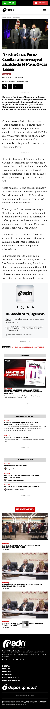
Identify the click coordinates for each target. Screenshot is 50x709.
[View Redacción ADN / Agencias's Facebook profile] (17, 307)
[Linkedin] (10, 660)
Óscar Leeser (39, 347)
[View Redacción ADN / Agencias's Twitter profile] (22, 307)
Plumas (7, 464)
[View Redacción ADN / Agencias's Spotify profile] (33, 307)
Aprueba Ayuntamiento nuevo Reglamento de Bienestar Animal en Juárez (21, 546)
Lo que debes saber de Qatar (16, 437)
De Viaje (7, 435)
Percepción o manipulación (15, 466)
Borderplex (16, 17)
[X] (15, 86)
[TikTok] (20, 660)
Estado (9, 17)
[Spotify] (17, 660)
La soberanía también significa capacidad (21, 487)
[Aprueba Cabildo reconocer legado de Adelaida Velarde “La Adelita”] (25, 605)
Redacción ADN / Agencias (25, 314)
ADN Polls (8, 388)
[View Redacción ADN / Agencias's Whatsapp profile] (28, 307)
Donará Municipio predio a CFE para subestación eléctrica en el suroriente (22, 585)
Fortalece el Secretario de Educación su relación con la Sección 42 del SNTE (21, 423)
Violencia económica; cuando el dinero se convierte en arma (21, 476)
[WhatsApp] (4, 86)
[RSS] (13, 660)
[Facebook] (10, 86)
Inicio (4, 17)
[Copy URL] (20, 86)
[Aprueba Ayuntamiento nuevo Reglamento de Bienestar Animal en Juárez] (25, 526)
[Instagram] (6, 660)
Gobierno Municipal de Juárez (22, 347)
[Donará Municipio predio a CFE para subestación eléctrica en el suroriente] (25, 566)
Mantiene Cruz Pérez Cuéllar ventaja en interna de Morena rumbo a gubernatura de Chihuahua (23, 391)
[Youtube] (28, 660)
